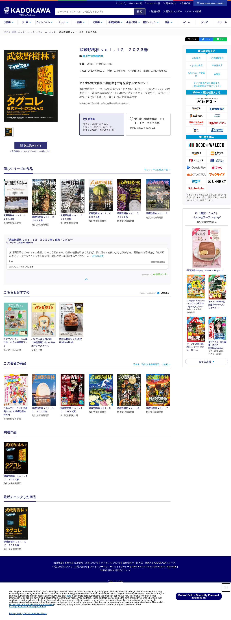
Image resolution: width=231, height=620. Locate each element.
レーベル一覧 (153, 3)
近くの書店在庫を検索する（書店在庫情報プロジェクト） (206, 84)
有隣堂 (217, 74)
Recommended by (148, 293)
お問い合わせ (81, 566)
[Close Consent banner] (226, 587)
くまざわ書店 (196, 65)
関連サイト (171, 3)
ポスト (194, 39)
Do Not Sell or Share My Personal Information (154, 567)
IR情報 (68, 563)
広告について (91, 563)
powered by (147, 274)
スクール (222, 22)
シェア (208, 39)
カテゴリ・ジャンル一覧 (130, 3)
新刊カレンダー (174, 11)
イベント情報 (194, 11)
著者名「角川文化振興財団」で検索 (150, 364)
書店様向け (128, 563)
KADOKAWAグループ (164, 563)
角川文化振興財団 (93, 55)
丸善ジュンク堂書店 (196, 74)
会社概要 (58, 563)
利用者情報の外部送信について (115, 570)
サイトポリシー (121, 566)
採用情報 (78, 563)
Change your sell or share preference (27, 607)
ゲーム (186, 22)
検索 (139, 11)
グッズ (204, 22)
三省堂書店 (217, 65)
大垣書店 (196, 58)
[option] (18, 463)
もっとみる (205, 361)
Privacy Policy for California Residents (28, 613)
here (69, 596)
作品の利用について (62, 566)
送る (222, 39)
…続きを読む (97, 256)
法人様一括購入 (143, 563)
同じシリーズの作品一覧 (156, 169)
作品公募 (186, 3)
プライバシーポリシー (101, 566)
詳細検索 (155, 11)
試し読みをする (33, 145)
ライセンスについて (110, 563)
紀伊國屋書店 (217, 58)
